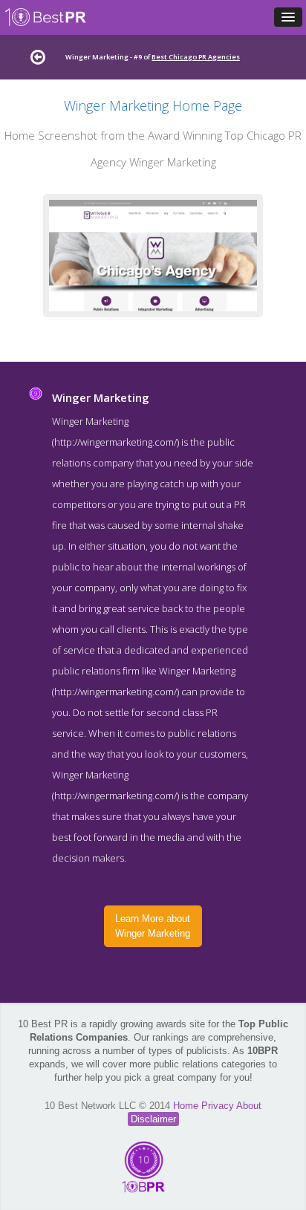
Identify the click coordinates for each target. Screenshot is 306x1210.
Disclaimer (153, 1119)
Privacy (218, 1105)
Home (187, 1105)
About (248, 1105)
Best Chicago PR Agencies (196, 57)
